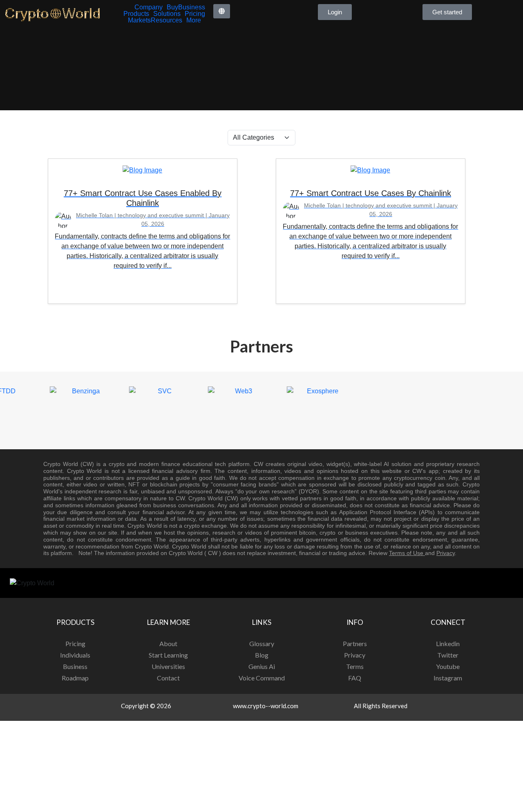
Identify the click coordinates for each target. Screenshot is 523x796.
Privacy (445, 553)
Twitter (447, 655)
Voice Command (262, 678)
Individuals (75, 655)
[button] (221, 11)
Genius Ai (261, 666)
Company (148, 7)
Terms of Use (407, 553)
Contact (168, 678)
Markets (139, 20)
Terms (355, 666)
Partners (355, 643)
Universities (168, 666)
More (193, 20)
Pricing (195, 14)
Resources (166, 20)
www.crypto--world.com (265, 705)
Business (191, 7)
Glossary (261, 643)
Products (136, 14)
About (168, 643)
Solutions (167, 14)
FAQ (354, 678)
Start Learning (168, 655)
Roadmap (75, 678)
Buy (172, 7)
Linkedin (448, 643)
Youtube (448, 666)
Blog (261, 655)
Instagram (448, 678)
